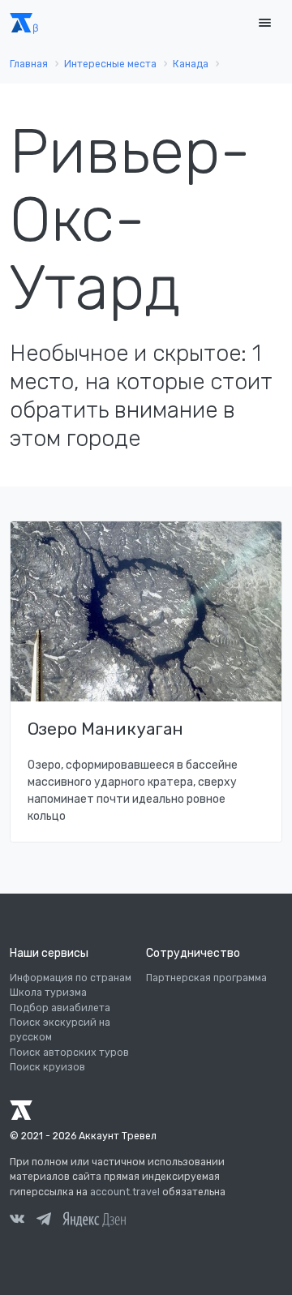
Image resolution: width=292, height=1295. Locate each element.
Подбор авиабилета (60, 1008)
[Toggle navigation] (264, 23)
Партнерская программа (206, 978)
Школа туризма (48, 992)
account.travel (125, 1192)
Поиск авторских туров (69, 1052)
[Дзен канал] (94, 1219)
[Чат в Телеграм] (43, 1221)
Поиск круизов (47, 1067)
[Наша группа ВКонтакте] (17, 1221)
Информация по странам (70, 978)
